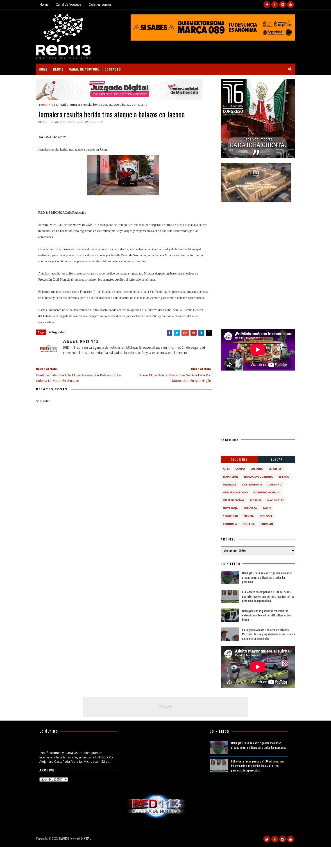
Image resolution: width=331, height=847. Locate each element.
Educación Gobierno (258, 476)
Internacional (233, 500)
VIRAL (87, 838)
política (249, 524)
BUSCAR (276, 459)
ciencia (249, 516)
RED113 (58, 69)
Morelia (256, 500)
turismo (266, 524)
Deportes (275, 468)
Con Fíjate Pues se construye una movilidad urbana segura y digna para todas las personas (267, 577)
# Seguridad (57, 332)
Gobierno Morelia (266, 492)
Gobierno (274, 484)
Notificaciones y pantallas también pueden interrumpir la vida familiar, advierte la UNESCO (78, 745)
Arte (226, 468)
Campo (240, 468)
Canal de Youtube (69, 4)
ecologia (265, 516)
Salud (267, 508)
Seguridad (59, 105)
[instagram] (282, 4)
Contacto (112, 69)
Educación (230, 476)
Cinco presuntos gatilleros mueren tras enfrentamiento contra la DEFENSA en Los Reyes (266, 615)
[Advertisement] (258, 235)
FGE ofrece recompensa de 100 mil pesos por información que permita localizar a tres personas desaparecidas (268, 596)
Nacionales (275, 500)
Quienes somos (100, 4)
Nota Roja (230, 508)
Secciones (239, 459)
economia (230, 524)
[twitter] (266, 4)
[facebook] (274, 4)
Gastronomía (252, 484)
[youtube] (290, 4)
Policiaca (250, 508)
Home (44, 4)
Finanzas (229, 484)
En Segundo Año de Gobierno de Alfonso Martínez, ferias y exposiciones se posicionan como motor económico (268, 634)
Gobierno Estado (235, 492)
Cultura (256, 468)
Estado (284, 476)
